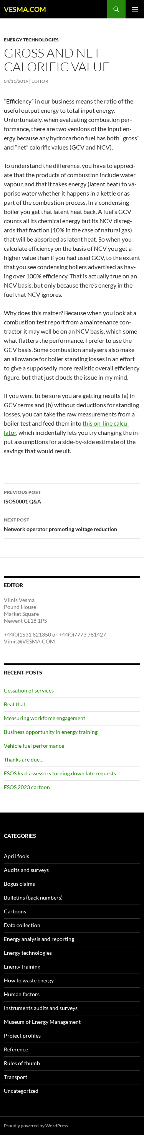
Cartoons (15, 911)
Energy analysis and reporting (39, 939)
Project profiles (22, 1035)
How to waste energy (29, 980)
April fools (16, 856)
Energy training (22, 966)
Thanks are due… (23, 759)
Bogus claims (19, 883)
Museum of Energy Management (42, 1021)
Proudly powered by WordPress (36, 1125)
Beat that (14, 704)
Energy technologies (31, 40)
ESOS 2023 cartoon (27, 787)
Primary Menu (135, 9)
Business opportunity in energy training (51, 732)
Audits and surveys (26, 870)
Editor (39, 81)
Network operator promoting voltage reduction (60, 524)
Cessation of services (29, 690)
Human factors (22, 994)
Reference (16, 1049)
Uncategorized (21, 1090)
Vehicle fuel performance (34, 745)
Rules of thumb (22, 1063)
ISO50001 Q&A (22, 497)
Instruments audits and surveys (41, 1008)
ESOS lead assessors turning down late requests (60, 773)
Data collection (22, 925)
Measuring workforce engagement (44, 718)
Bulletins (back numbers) (33, 897)
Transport (15, 1077)
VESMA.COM (25, 9)
